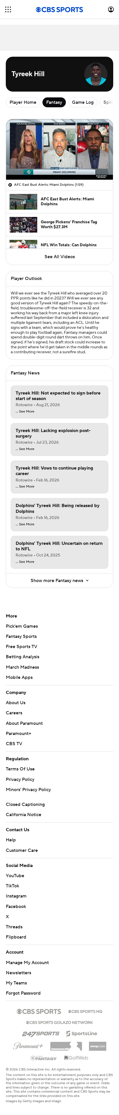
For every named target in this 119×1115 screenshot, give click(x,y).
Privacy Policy (20, 779)
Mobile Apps (19, 677)
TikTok (12, 886)
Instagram (16, 896)
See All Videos (59, 257)
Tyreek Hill (57, 293)
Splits (109, 102)
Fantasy (54, 102)
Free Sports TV (21, 647)
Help (11, 840)
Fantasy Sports (21, 636)
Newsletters (18, 973)
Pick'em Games (22, 626)
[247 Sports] (41, 1032)
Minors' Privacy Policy (28, 790)
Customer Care (22, 850)
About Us (15, 703)
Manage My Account (27, 963)
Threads (14, 927)
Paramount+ (18, 733)
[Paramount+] (28, 1045)
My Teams (16, 983)
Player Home (23, 102)
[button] (8, 9)
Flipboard (16, 937)
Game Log (83, 102)
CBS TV (14, 744)
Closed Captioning (25, 804)
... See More (25, 411)
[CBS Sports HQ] (85, 1011)
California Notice (23, 815)
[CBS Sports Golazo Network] (59, 1022)
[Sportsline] (81, 1033)
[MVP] (97, 1044)
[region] (59, 149)
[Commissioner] (66, 1044)
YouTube (15, 876)
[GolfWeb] (76, 1058)
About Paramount (24, 723)
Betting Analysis (22, 657)
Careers (14, 713)
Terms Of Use (20, 769)
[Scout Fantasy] (44, 1058)
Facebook (16, 906)
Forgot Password (23, 993)
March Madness (22, 667)
